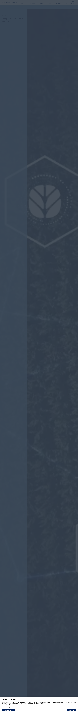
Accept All (71, 710)
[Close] (75, 699)
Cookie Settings (8, 710)
